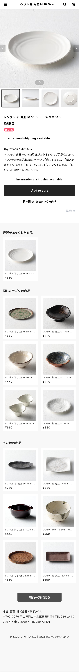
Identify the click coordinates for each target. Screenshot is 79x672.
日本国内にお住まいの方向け (39, 201)
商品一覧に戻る (39, 597)
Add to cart (39, 190)
